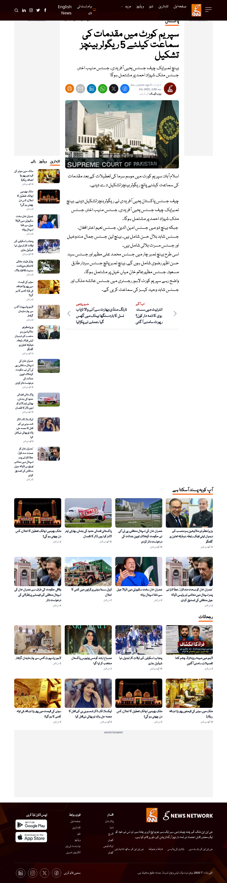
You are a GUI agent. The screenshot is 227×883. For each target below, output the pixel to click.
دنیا (112, 828)
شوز (78, 834)
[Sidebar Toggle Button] (209, 9)
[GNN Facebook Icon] (45, 10)
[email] (80, 89)
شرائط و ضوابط (155, 849)
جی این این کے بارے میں (201, 849)
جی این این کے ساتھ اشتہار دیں (129, 849)
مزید (128, 6)
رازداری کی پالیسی (175, 849)
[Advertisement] (198, 89)
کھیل (111, 840)
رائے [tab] (33, 161)
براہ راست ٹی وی (72, 846)
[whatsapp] (102, 89)
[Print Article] (69, 88)
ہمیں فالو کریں (72, 873)
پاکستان (109, 821)
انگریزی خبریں (73, 852)
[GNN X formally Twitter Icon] (38, 10)
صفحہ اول (75, 821)
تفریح (111, 834)
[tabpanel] (37, 325)
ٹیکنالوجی (108, 846)
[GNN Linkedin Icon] (24, 10)
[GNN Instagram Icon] (31, 10)
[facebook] (124, 89)
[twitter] (113, 89)
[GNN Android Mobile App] (31, 824)
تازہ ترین (76, 828)
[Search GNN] (16, 10)
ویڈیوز (77, 840)
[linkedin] (91, 89)
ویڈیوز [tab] (43, 161)
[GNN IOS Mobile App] (31, 837)
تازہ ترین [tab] (55, 161)
